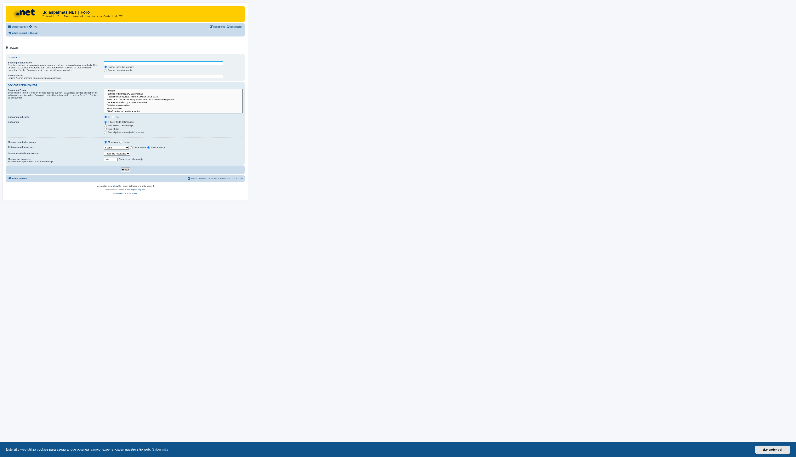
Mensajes (112, 142)
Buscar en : (14, 122)
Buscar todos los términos (120, 67)
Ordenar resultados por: (21, 147)
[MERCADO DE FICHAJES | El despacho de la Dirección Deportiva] (173, 99)
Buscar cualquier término (120, 70)
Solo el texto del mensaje (120, 125)
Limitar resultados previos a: (23, 153)
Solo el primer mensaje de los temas (125, 132)
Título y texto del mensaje (120, 122)
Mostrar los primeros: (19, 159)
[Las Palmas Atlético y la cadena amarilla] (173, 102)
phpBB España (138, 189)
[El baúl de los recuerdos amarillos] (173, 111)
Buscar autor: (15, 75)
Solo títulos (113, 129)
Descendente (158, 147)
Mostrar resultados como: (22, 142)
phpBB (116, 186)
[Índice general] (24, 13)
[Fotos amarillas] (173, 108)
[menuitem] (33, 26)
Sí (108, 117)
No (117, 117)
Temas (126, 142)
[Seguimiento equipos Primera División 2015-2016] (173, 96)
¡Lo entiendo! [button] (772, 449)
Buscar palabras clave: (20, 62)
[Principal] (173, 90)
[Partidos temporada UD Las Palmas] (173, 93)
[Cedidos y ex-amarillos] (173, 105)
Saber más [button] (160, 449)
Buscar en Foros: (17, 90)
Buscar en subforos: (19, 117)
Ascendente (139, 147)
